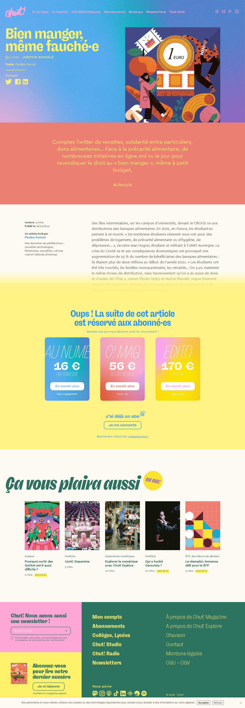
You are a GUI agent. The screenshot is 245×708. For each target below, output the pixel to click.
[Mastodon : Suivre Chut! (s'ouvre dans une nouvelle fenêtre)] (95, 694)
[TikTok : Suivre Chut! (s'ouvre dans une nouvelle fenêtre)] (116, 694)
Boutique (136, 12)
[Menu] (236, 11)
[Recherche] (230, 11)
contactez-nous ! (138, 436)
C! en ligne (40, 12)
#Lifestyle (122, 185)
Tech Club (177, 12)
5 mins (40, 222)
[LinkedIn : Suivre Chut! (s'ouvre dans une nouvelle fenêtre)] (123, 694)
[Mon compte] (217, 11)
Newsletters (156, 12)
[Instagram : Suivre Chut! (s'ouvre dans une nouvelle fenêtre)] (102, 694)
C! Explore (60, 12)
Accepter (203, 702)
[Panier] (223, 11)
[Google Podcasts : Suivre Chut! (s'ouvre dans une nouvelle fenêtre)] (130, 694)
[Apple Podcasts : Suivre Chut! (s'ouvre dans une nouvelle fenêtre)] (109, 694)
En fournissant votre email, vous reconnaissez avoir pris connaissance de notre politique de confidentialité (41, 639)
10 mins (109, 571)
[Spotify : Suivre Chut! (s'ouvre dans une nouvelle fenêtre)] (144, 694)
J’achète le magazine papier (50, 693)
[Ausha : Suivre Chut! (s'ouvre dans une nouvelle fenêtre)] (137, 694)
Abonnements (115, 12)
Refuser (218, 702)
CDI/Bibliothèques (86, 12)
